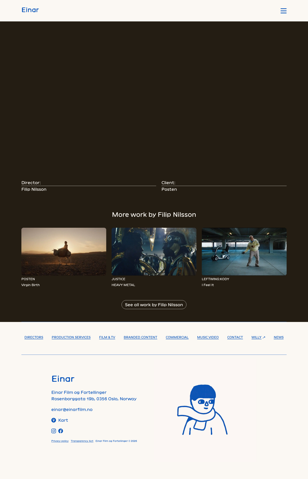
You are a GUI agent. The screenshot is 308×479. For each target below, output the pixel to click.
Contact (235, 337)
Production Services (71, 337)
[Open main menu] (284, 10)
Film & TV (107, 337)
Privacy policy (60, 440)
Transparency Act (82, 440)
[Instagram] (53, 430)
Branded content (140, 337)
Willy (256, 337)
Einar (30, 9)
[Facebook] (60, 430)
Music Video (208, 337)
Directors (33, 337)
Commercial (177, 337)
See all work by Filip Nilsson (154, 304)
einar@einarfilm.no (72, 409)
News (279, 337)
